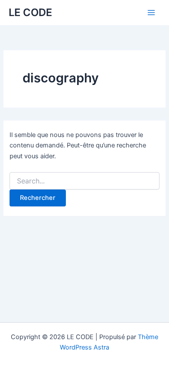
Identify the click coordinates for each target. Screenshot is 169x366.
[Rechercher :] (84, 181)
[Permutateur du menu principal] (151, 12)
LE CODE (30, 12)
